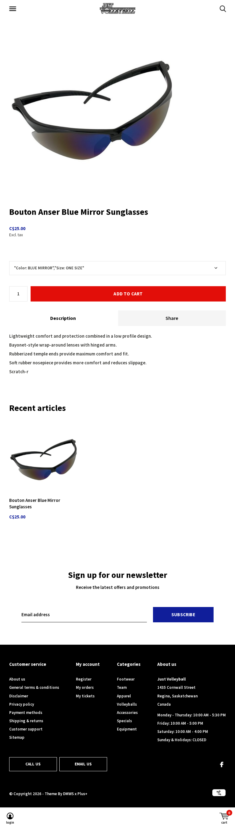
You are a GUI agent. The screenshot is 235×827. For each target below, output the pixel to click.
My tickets (85, 696)
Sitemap (16, 737)
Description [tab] (63, 318)
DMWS (68, 793)
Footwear (126, 679)
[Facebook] (221, 764)
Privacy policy (21, 704)
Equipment (127, 729)
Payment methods (25, 712)
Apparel (124, 696)
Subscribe (183, 614)
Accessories (127, 712)
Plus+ (82, 793)
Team (122, 687)
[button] (13, 9)
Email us (83, 764)
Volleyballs (127, 704)
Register (83, 679)
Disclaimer (18, 696)
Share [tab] (172, 318)
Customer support (26, 729)
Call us (33, 764)
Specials (124, 720)
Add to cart (128, 294)
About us (17, 679)
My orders (85, 687)
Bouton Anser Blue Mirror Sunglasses (34, 503)
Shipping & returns (26, 720)
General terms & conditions (34, 687)
